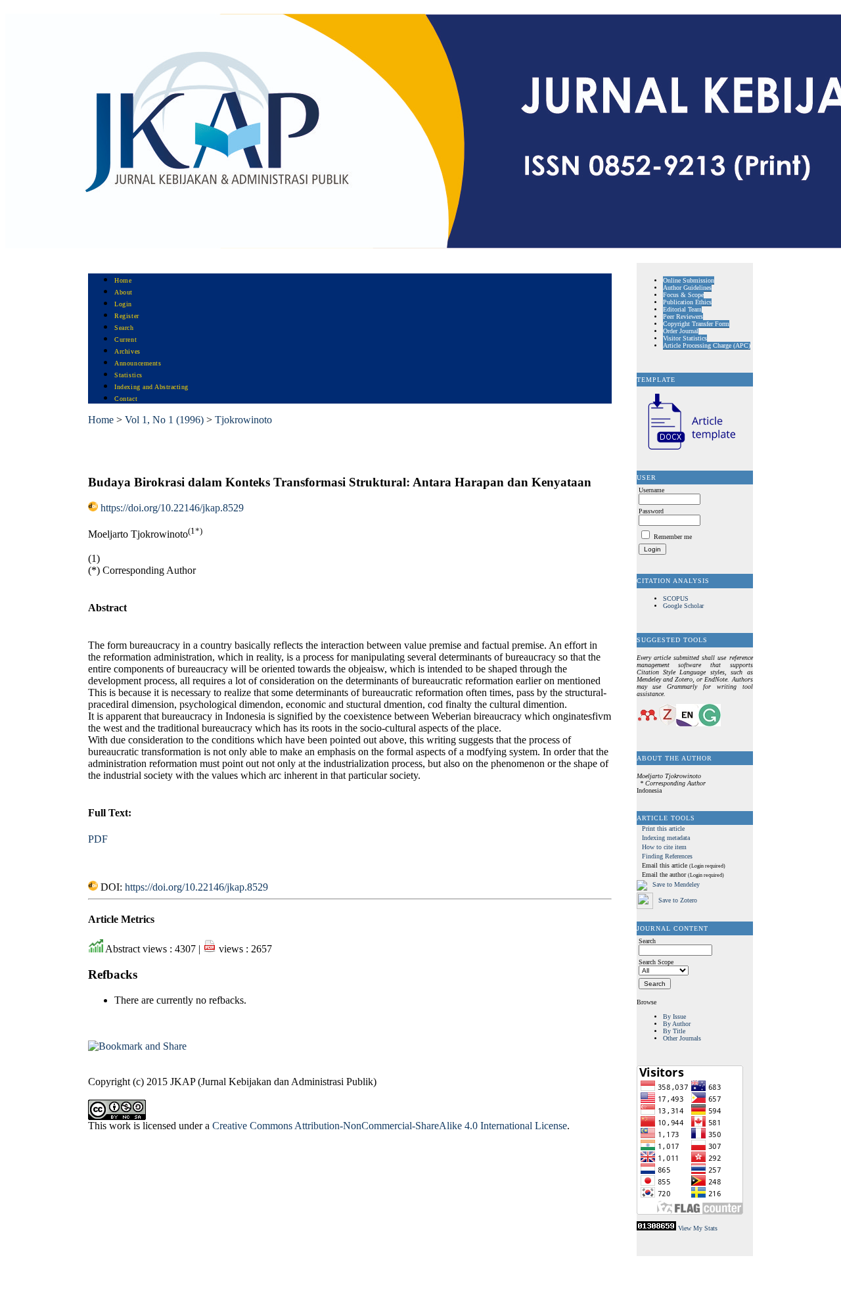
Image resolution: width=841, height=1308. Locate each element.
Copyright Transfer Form (696, 323)
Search (123, 327)
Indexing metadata (666, 837)
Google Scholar (683, 605)
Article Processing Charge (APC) (706, 345)
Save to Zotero (676, 900)
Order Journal (680, 331)
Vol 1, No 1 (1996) (164, 419)
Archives (127, 351)
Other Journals (682, 1038)
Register (126, 315)
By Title (674, 1031)
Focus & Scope (683, 294)
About (123, 292)
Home (122, 280)
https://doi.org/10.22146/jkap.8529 (172, 507)
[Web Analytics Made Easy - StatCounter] (656, 1228)
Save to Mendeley (676, 885)
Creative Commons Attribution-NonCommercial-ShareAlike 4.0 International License (389, 1125)
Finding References (667, 856)
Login (123, 304)
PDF (98, 839)
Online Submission (688, 280)
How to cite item (664, 847)
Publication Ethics (687, 302)
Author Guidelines (687, 287)
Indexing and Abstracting (151, 386)
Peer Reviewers (683, 316)
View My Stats (697, 1228)
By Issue (674, 1016)
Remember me (673, 536)
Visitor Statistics (685, 338)
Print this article (663, 828)
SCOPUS (676, 598)
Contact (125, 398)
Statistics (128, 375)
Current (125, 339)
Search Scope (656, 962)
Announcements (137, 363)
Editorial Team (682, 309)
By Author (677, 1023)
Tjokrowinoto (243, 419)
